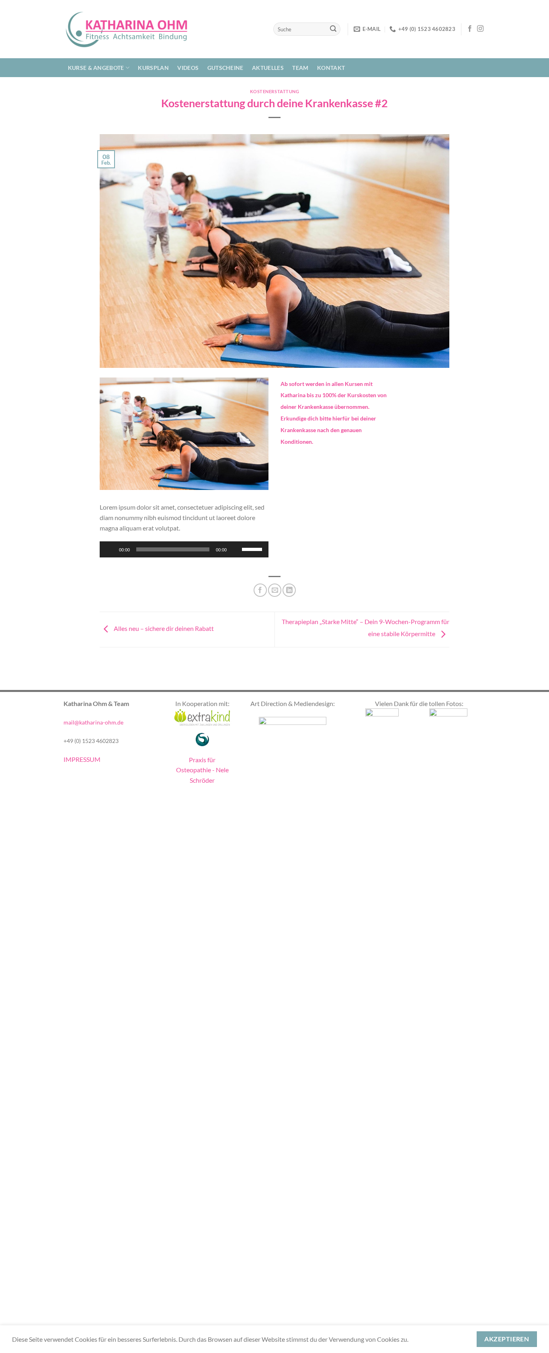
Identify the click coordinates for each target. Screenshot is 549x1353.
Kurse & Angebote (96, 67)
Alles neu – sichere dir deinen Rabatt (163, 628)
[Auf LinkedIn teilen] (289, 590)
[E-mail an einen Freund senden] (274, 590)
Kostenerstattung (274, 91)
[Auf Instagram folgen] (480, 29)
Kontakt (331, 67)
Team (300, 67)
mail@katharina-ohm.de (93, 722)
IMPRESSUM (82, 759)
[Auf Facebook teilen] (260, 590)
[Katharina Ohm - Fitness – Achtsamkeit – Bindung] (126, 29)
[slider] (253, 548)
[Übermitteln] (333, 29)
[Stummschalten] (235, 549)
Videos (188, 67)
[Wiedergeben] (110, 549)
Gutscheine (225, 67)
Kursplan (153, 67)
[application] (184, 549)
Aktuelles (268, 67)
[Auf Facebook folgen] (470, 29)
